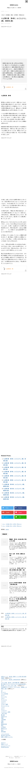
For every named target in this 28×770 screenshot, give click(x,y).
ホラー (3, 709)
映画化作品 (4, 724)
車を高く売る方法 (5, 735)
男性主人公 (19, 524)
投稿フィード (4, 744)
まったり (3, 692)
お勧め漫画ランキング (18, 756)
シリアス (3, 701)
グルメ (3, 524)
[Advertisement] (14, 43)
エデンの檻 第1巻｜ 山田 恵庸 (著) (10, 682)
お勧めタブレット (8, 756)
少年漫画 (7, 524)
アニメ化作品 (4, 693)
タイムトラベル (5, 706)
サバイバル (4, 699)
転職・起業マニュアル (7, 737)
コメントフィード (5, 745)
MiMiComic (14, 5)
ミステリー (4, 710)
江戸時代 (14, 524)
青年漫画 (3, 731)
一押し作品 (4, 713)
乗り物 (3, 715)
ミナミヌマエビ (5, 734)
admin (7, 529)
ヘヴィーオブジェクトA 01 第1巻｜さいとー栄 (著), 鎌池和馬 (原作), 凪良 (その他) (17, 599)
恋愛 (2, 721)
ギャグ (3, 695)
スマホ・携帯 (4, 704)
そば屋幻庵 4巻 (9, 87)
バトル (3, 707)
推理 (2, 722)
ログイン (3, 742)
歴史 (11, 524)
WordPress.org (5, 747)
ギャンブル (4, 696)
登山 (2, 730)
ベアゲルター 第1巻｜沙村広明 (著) (10, 679)
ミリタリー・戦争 (5, 712)
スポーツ (3, 702)
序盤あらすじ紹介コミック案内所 (14, 764)
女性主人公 (4, 716)
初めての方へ (17, 757)
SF (2, 691)
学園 (2, 718)
